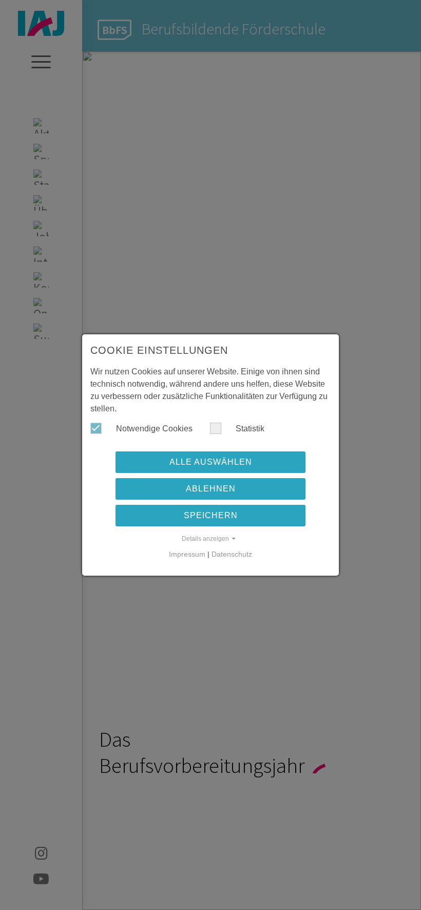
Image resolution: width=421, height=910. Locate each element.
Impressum (187, 554)
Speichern (211, 515)
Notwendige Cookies (153, 428)
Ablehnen (211, 488)
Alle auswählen (210, 462)
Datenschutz (232, 554)
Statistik (249, 428)
